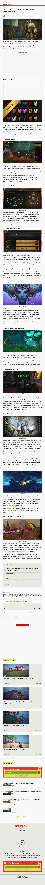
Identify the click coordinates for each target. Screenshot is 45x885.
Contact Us (22, 842)
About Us (23, 838)
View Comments (22, 625)
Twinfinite (16, 853)
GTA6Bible (35, 857)
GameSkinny (29, 855)
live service (11, 601)
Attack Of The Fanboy (27, 853)
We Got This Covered (13, 855)
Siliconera (6, 855)
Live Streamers (9, 576)
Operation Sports (36, 855)
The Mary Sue (10, 857)
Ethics (22, 840)
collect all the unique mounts (14, 510)
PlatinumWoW (30, 318)
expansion (13, 323)
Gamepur (20, 853)
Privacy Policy (25, 775)
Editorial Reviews (9, 573)
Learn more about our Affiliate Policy (20, 613)
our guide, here (19, 170)
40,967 (24, 816)
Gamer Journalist (22, 855)
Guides (8, 6)
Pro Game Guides (9, 853)
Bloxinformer (29, 857)
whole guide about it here (13, 547)
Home (4, 6)
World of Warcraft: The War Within (21, 601)
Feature (7, 601)
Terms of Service (20, 775)
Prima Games (36, 853)
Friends (7, 578)
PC (14, 601)
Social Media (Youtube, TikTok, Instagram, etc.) (15, 580)
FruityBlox (23, 857)
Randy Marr (8, 15)
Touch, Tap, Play (17, 857)
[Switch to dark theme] (38, 4)
